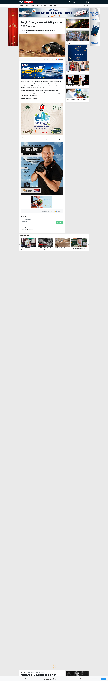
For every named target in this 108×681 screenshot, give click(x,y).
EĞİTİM (55, 5)
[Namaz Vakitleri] (74, 2)
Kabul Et (103, 678)
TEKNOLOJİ (43, 5)
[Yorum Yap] (34, 26)
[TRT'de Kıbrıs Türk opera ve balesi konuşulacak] (77, 79)
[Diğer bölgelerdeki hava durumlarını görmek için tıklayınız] (84, 2)
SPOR (32, 5)
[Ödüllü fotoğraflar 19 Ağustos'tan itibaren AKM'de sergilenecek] (28, 242)
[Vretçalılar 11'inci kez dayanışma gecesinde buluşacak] (77, 35)
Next (89, 96)
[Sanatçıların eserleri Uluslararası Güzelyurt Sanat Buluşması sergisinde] (77, 93)
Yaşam (25, 672)
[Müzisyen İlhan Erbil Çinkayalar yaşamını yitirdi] (79, 242)
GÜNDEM (22, 5)
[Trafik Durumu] (69, 2)
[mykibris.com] (26, 2)
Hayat (21, 672)
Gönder (60, 222)
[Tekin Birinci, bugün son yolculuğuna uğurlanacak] (62, 242)
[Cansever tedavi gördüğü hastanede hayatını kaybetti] (77, 675)
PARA (37, 5)
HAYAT (27, 5)
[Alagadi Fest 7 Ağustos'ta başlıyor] (77, 23)
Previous (67, 96)
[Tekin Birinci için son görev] (45, 242)
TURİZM (50, 5)
